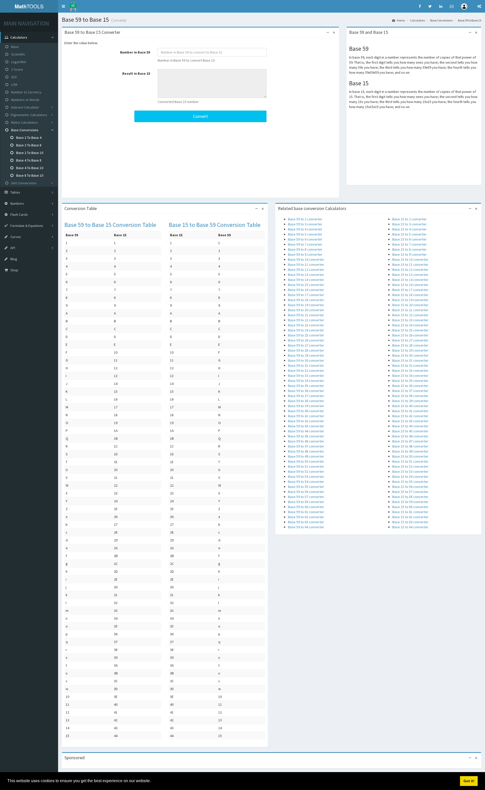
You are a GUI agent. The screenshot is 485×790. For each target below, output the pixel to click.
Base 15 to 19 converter (410, 300)
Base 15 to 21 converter (410, 310)
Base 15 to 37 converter (410, 390)
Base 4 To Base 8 (28, 160)
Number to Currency (25, 92)
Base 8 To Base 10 (29, 175)
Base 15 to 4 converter (409, 229)
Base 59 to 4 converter (305, 229)
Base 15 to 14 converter (410, 279)
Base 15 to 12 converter (410, 269)
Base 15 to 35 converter (410, 380)
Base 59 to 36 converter (306, 390)
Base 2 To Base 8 (28, 145)
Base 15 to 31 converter (410, 360)
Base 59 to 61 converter (306, 512)
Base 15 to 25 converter (410, 330)
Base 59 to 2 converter (305, 219)
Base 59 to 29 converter (306, 355)
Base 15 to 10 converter (410, 259)
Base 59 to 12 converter (306, 269)
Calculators (417, 20)
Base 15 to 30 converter (410, 355)
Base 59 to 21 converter (306, 315)
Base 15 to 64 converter (410, 527)
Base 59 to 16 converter (306, 289)
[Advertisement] (200, 160)
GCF (13, 77)
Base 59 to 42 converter (306, 421)
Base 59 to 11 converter (306, 264)
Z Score (16, 69)
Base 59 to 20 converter (306, 310)
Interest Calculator (24, 107)
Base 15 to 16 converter (410, 284)
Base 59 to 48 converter (306, 451)
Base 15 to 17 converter (410, 289)
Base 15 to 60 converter (410, 507)
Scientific (17, 54)
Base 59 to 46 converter (306, 441)
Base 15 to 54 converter (410, 476)
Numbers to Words (24, 99)
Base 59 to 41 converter (306, 416)
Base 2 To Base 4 (28, 137)
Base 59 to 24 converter (306, 330)
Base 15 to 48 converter (410, 446)
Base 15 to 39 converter (410, 401)
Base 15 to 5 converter (409, 234)
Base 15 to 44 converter (410, 426)
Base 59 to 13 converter (306, 274)
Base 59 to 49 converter (306, 456)
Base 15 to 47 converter (410, 441)
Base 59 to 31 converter (306, 365)
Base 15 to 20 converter (410, 305)
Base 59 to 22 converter (306, 320)
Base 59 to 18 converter (306, 300)
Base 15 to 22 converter (410, 315)
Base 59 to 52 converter (306, 471)
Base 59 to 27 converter (306, 345)
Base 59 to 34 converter (306, 380)
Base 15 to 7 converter (409, 244)
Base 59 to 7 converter (305, 244)
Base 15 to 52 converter (410, 466)
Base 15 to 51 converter (410, 461)
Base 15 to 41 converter (410, 411)
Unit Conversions (23, 183)
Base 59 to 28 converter (306, 350)
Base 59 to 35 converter (306, 385)
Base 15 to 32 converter (410, 365)
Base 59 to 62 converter (306, 517)
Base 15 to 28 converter (410, 345)
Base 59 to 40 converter (306, 411)
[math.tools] (73, 5)
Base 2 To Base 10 (29, 152)
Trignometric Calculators (28, 115)
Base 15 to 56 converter (410, 486)
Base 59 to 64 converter (306, 527)
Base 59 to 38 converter (306, 401)
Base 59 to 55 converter (306, 486)
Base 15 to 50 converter (410, 456)
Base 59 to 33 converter (306, 375)
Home (400, 20)
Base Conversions (24, 130)
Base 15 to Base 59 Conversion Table (214, 225)
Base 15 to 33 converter (410, 370)
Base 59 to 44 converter (306, 431)
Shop (14, 270)
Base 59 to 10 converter (306, 259)
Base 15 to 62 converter (410, 517)
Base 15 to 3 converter (409, 224)
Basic (14, 46)
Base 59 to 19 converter (306, 305)
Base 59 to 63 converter (306, 522)
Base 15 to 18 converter (410, 295)
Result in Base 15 (136, 73)
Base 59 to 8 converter (305, 249)
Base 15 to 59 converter (410, 501)
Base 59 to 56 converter (306, 491)
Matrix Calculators (24, 122)
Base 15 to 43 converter (410, 421)
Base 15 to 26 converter (410, 335)
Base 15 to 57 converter (410, 491)
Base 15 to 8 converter (409, 249)
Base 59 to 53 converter (306, 476)
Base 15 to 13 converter (410, 274)
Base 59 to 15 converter (306, 284)
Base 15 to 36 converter (410, 385)
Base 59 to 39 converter (306, 406)
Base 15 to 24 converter (410, 325)
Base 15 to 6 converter (409, 239)
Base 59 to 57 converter (306, 496)
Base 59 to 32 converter (306, 370)
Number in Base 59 (135, 52)
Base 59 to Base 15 (469, 20)
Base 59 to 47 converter (306, 446)
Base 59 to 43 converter (306, 426)
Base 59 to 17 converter (306, 295)
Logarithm (18, 62)
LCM (13, 84)
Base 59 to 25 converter (306, 335)
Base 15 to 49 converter (410, 451)
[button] (63, 6)
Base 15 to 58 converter (410, 496)
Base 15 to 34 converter (410, 375)
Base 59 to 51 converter (306, 466)
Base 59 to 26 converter (306, 340)
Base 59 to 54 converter (306, 481)
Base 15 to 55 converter (410, 481)
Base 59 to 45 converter (306, 436)
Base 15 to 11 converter (410, 264)
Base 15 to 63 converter (410, 522)
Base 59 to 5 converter (305, 234)
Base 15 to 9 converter (409, 254)
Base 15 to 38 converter (410, 395)
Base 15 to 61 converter (410, 512)
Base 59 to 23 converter (306, 325)
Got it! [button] (469, 781)
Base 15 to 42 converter (410, 416)
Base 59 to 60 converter (306, 507)
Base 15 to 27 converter (410, 340)
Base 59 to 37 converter (306, 395)
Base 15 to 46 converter (410, 436)
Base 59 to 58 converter (306, 501)
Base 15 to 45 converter (410, 431)
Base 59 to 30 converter (306, 360)
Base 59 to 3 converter (305, 224)
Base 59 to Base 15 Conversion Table (110, 225)
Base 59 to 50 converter (306, 461)
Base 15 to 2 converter (409, 219)
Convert (200, 116)
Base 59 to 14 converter (306, 279)
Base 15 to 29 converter (410, 350)
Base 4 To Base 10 (29, 168)
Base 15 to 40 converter (410, 406)
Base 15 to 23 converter (410, 320)
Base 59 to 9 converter (305, 254)
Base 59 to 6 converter (305, 239)
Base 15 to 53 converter (410, 471)
